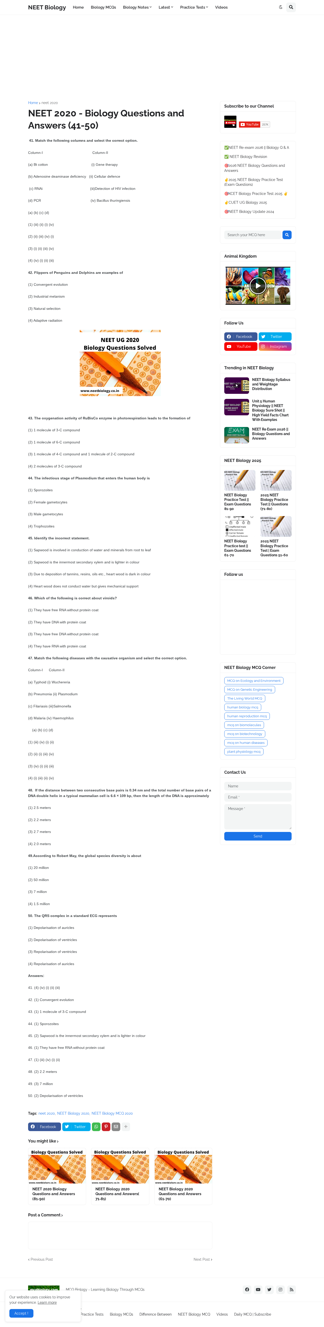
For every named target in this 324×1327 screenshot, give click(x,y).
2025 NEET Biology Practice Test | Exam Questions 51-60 (274, 548)
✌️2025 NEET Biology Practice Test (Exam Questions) (253, 182)
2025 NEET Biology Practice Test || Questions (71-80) (274, 502)
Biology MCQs (121, 1314)
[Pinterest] (106, 1126)
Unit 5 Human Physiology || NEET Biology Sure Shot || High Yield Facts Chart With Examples (270, 410)
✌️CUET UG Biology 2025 (245, 202)
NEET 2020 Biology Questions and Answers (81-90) (53, 1194)
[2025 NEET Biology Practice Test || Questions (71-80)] (276, 480)
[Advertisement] (162, 58)
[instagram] (280, 1289)
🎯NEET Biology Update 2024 (249, 212)
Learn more (47, 1302)
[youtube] (258, 1289)
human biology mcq (242, 707)
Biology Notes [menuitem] (136, 7)
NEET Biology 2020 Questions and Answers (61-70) (180, 1194)
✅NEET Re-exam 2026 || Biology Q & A (256, 148)
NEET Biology (47, 7)
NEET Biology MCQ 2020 (112, 1113)
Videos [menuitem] (221, 7)
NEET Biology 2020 (73, 1113)
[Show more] (126, 1126)
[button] (280, 7)
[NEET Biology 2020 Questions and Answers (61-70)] (183, 1165)
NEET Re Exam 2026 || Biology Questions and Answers (271, 433)
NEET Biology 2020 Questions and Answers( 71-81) (117, 1194)
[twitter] (269, 1289)
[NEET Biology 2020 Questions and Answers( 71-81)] (120, 1165)
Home (33, 103)
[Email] (116, 1126)
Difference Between (155, 1314)
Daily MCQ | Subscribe (252, 1314)
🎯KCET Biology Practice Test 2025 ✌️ (256, 194)
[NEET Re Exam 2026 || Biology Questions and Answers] (236, 435)
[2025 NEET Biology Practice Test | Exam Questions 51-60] (276, 526)
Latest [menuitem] (164, 7)
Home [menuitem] (78, 7)
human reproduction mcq (247, 716)
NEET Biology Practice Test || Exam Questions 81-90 (237, 502)
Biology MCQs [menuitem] (103, 7)
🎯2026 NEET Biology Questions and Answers (254, 168)
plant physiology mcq (243, 751)
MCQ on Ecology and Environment (253, 681)
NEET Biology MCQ (194, 1314)
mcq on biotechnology (244, 734)
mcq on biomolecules (244, 725)
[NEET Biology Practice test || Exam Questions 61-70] (239, 526)
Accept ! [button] (21, 1313)
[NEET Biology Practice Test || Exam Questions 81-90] (239, 480)
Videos (222, 1314)
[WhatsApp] (96, 1126)
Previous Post (42, 1259)
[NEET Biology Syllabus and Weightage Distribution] (236, 385)
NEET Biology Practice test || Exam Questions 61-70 (237, 548)
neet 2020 (50, 103)
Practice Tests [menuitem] (192, 7)
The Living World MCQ (244, 698)
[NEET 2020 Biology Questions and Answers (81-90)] (57, 1165)
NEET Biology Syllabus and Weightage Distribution (271, 384)
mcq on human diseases (246, 743)
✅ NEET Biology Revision (245, 157)
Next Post (202, 1259)
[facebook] (247, 1289)
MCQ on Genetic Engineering (249, 689)
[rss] (291, 1289)
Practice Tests (92, 1314)
